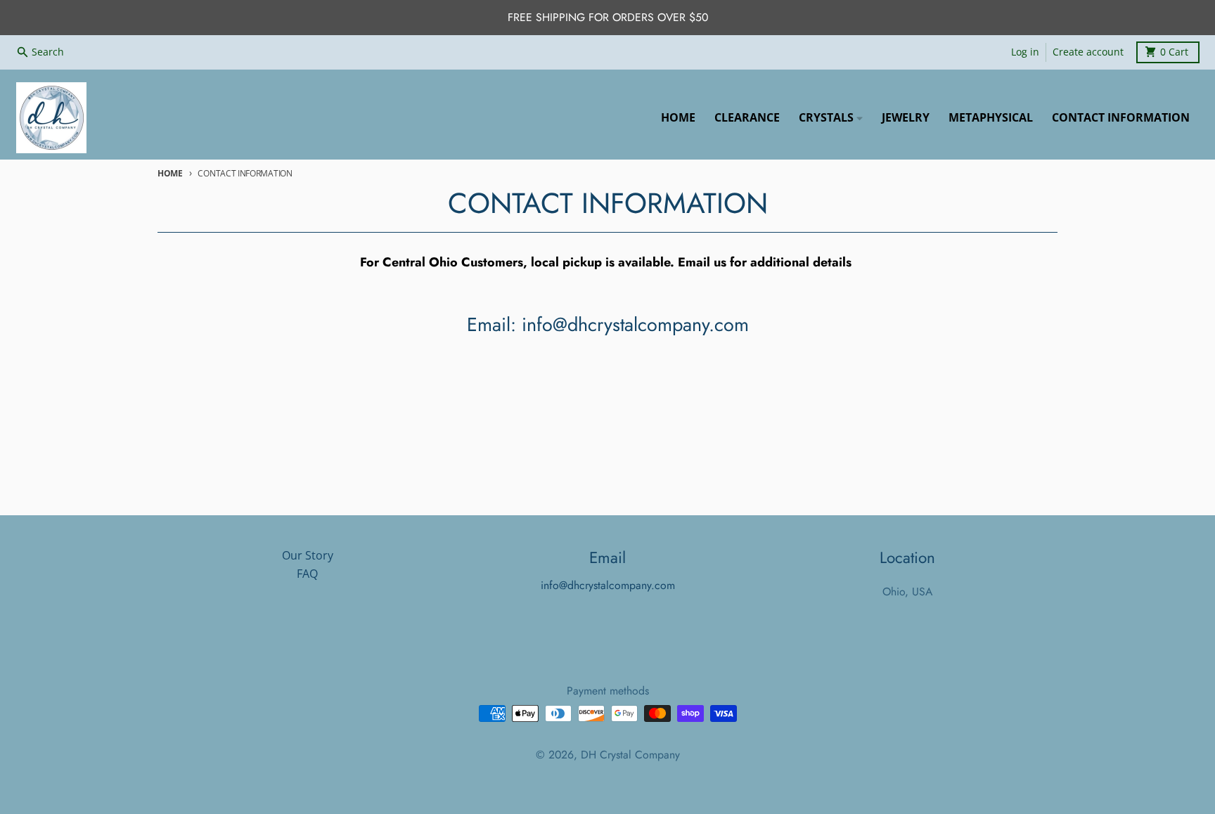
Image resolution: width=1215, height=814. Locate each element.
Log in (1025, 52)
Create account (1088, 52)
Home (170, 173)
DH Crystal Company (630, 755)
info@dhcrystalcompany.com (608, 585)
